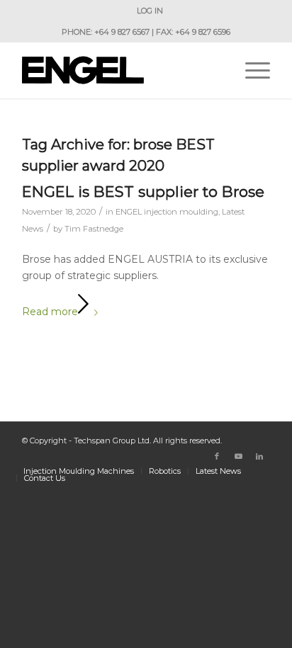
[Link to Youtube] (238, 456)
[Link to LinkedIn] (259, 456)
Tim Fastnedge (93, 229)
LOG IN (150, 11)
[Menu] (250, 70)
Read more (50, 311)
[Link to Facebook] (217, 456)
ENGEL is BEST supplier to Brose (143, 191)
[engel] (121, 70)
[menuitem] (150, 10)
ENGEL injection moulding (167, 212)
